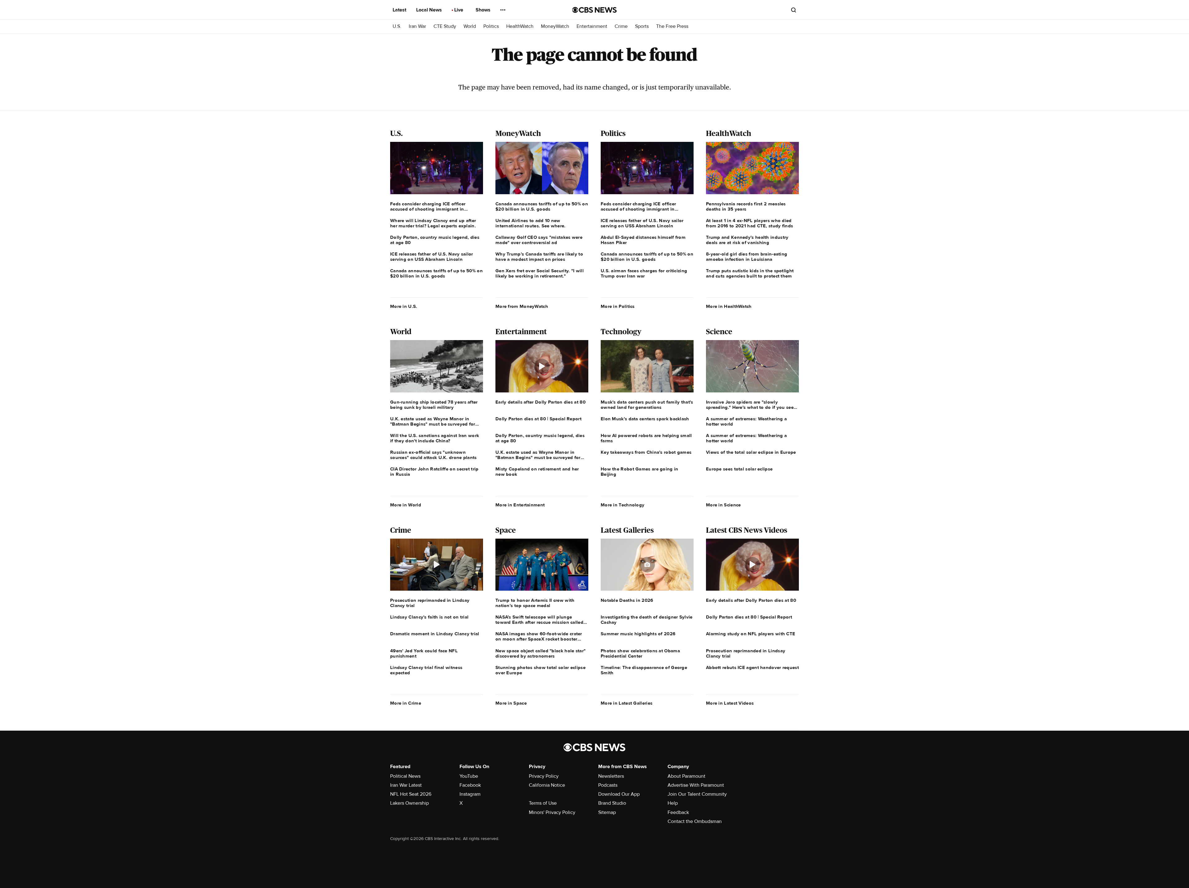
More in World (405, 505)
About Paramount (686, 776)
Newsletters (611, 776)
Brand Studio (612, 803)
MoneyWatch (555, 26)
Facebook (470, 785)
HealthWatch (520, 26)
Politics (491, 26)
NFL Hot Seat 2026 (410, 794)
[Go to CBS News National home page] (594, 10)
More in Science (723, 505)
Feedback (678, 812)
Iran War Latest (406, 785)
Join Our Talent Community (697, 794)
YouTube (468, 776)
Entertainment (592, 26)
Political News (405, 776)
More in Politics (618, 306)
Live (459, 10)
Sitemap (607, 812)
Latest (400, 9)
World (470, 26)
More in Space (511, 703)
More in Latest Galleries (626, 703)
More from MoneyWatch (521, 306)
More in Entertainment (520, 505)
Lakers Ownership (409, 803)
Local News (429, 9)
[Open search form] (793, 10)
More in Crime (405, 703)
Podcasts (607, 785)
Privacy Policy (544, 776)
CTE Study (444, 26)
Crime (621, 26)
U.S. (397, 26)
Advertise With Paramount (696, 785)
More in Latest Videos (730, 703)
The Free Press (672, 26)
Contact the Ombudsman (695, 821)
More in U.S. (403, 306)
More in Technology (622, 505)
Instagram (470, 794)
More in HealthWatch (729, 306)
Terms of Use (543, 803)
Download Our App (619, 794)
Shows (484, 9)
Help (673, 803)
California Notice (547, 785)
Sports (642, 26)
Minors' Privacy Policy (552, 812)
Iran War (417, 26)
